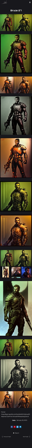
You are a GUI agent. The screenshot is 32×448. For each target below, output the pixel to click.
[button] (16, 433)
